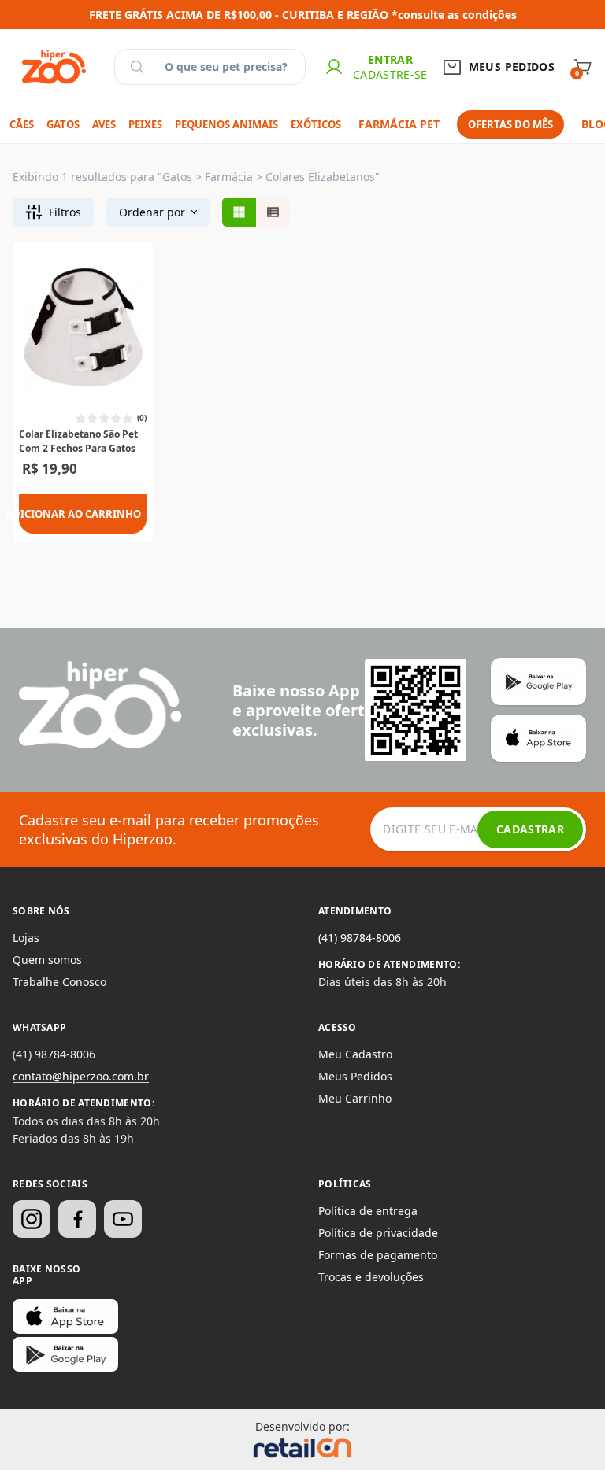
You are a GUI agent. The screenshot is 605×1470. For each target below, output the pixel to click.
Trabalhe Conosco (59, 981)
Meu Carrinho (355, 1098)
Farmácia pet (399, 123)
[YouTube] (123, 1219)
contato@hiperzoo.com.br (81, 1076)
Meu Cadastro (355, 1054)
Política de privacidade (378, 1232)
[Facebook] (77, 1219)
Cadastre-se (390, 74)
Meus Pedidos (355, 1076)
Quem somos (47, 959)
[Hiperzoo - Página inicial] (54, 67)
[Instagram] (31, 1219)
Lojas (26, 937)
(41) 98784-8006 (359, 937)
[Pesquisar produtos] (137, 66)
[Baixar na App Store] (65, 1316)
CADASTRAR (530, 829)
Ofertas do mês (510, 124)
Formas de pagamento (377, 1254)
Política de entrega (368, 1210)
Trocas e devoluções (371, 1276)
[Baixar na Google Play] (65, 1354)
